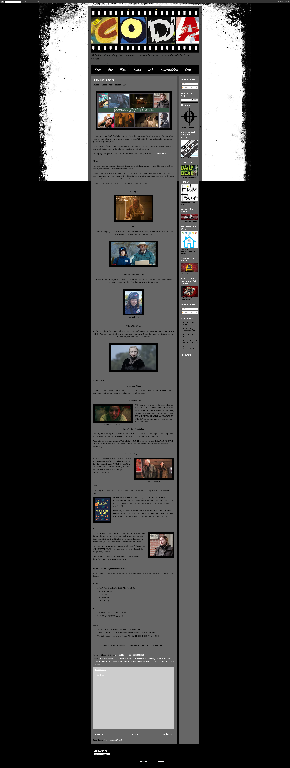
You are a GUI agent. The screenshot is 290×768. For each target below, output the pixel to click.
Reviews (137, 69)
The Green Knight (135, 661)
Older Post (168, 734)
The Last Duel (148, 661)
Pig (109, 661)
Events (188, 69)
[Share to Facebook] (140, 655)
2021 (101, 659)
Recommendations (169, 69)
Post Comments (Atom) (113, 740)
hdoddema (144, 761)
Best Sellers (108, 659)
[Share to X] (138, 655)
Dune (122, 659)
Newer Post (99, 734)
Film (110, 69)
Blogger (161, 761)
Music (123, 69)
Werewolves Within (162, 661)
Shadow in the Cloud (119, 661)
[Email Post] (129, 655)
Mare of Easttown (142, 659)
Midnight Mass (155, 659)
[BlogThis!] (136, 655)
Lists (150, 69)
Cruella (116, 659)
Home (97, 69)
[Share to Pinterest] (142, 655)
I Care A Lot (129, 659)
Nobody (104, 661)
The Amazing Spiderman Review (190, 330)
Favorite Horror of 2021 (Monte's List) (190, 342)
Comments (187, 87)
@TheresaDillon (159, 153)
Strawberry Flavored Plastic (189, 348)
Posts (185, 84)
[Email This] (134, 655)
